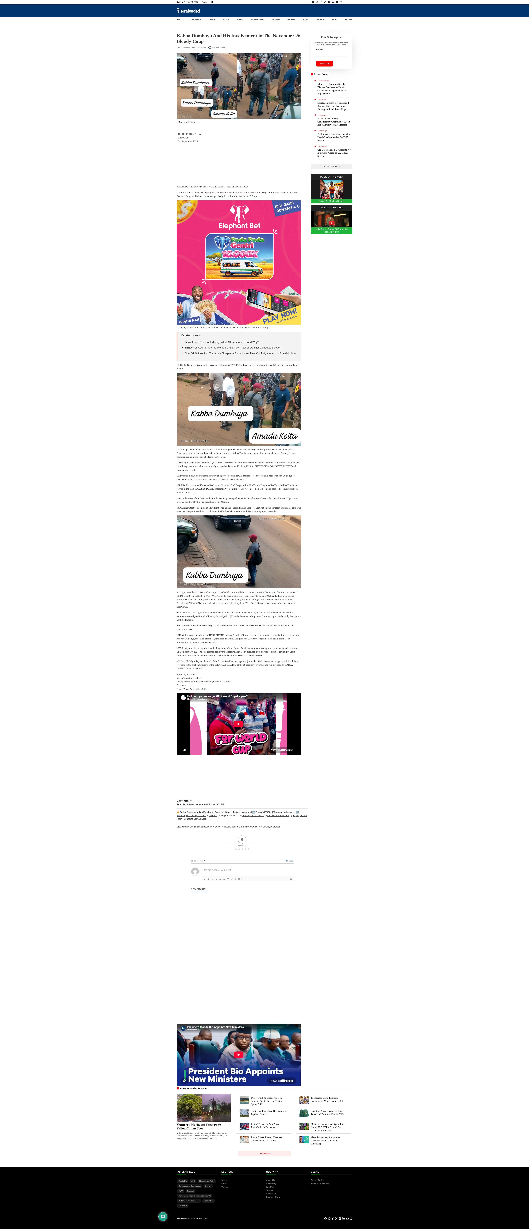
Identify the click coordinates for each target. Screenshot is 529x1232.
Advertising (271, 1184)
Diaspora (320, 19)
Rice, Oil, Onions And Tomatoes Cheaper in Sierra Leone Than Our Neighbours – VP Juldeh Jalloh (241, 353)
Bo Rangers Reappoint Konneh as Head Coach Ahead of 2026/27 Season (334, 137)
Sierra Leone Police (206, 1181)
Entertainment (257, 19)
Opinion (348, 19)
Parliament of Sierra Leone (189, 1201)
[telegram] (329, 2)
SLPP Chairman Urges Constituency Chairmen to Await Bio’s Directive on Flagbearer (333, 121)
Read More (265, 1153)
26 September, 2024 (186, 48)
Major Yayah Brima (186, 122)
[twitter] (324, 2)
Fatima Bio (183, 1206)
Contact (205, 2)
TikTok (268, 812)
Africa (334, 19)
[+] (243, 879)
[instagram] (317, 2)
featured (190, 1191)
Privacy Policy (317, 1180)
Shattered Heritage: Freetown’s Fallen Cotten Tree (199, 1126)
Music (212, 19)
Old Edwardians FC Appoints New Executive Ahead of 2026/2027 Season (334, 152)
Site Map (270, 1187)
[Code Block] (232, 878)
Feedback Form (273, 1197)
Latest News (321, 74)
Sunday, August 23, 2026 (187, 2)
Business (291, 19)
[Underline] (212, 878)
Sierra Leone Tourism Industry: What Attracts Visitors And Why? (222, 342)
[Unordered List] (224, 878)
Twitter (236, 812)
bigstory (208, 1186)
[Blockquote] (228, 878)
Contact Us (271, 1194)
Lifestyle (276, 19)
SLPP (181, 1191)
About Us (270, 1180)
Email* (319, 49)
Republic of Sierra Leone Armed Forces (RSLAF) (200, 804)
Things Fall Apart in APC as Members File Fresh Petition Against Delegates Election (233, 347)
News (179, 19)
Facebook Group (223, 812)
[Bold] (205, 878)
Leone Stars (208, 1201)
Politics (240, 19)
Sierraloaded (193, 812)
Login (290, 861)
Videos (226, 19)
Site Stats (270, 1190)
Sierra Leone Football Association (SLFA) (195, 1196)
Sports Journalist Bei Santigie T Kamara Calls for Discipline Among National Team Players (333, 106)
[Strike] (216, 878)
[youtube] (337, 2)
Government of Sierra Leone (190, 1186)
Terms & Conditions (320, 1184)
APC (193, 1181)
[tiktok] (321, 2)
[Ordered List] (220, 878)
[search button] (212, 2)
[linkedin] (333, 2)
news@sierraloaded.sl (253, 815)
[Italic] (208, 878)
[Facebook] (313, 2)
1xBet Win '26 (195, 19)
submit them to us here (278, 815)
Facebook (208, 812)
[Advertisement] (302, 10)
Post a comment (218, 47)
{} (239, 879)
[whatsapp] (341, 2)
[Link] (235, 878)
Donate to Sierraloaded (195, 819)
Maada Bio (183, 1181)
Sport (305, 19)
